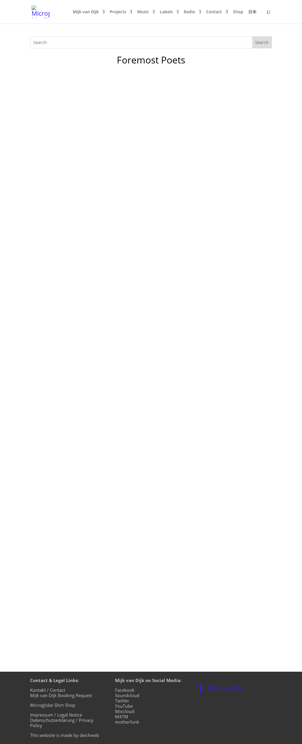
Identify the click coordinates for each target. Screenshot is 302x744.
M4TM (121, 717)
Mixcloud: (125, 711)
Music (143, 12)
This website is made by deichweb (64, 735)
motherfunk (127, 722)
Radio (189, 12)
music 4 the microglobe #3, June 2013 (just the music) (113, 98)
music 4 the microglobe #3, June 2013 (90, 266)
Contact (214, 12)
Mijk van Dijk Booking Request (61, 695)
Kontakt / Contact (47, 690)
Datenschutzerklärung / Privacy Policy (61, 722)
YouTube (124, 706)
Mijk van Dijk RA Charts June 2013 (86, 182)
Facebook (124, 690)
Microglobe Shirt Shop (52, 705)
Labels (166, 12)
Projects (118, 12)
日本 (252, 12)
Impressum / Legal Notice (56, 715)
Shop (238, 12)
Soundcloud (127, 695)
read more (48, 138)
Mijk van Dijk (86, 12)
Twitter (122, 701)
